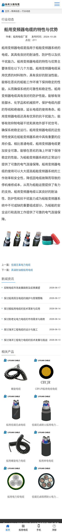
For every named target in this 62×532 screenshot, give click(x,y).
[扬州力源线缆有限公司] (11, 4)
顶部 (54, 529)
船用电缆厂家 (20, 36)
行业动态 (26, 11)
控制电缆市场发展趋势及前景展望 (22, 287)
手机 (39, 529)
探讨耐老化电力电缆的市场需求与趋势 (24, 319)
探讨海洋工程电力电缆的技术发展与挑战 (25, 340)
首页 (8, 529)
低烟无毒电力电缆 (20, 264)
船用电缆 (23, 529)
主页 (7, 11)
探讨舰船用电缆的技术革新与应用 (22, 308)
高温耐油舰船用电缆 (22, 269)
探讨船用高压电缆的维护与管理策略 (23, 298)
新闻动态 (15, 11)
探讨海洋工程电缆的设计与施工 (21, 329)
